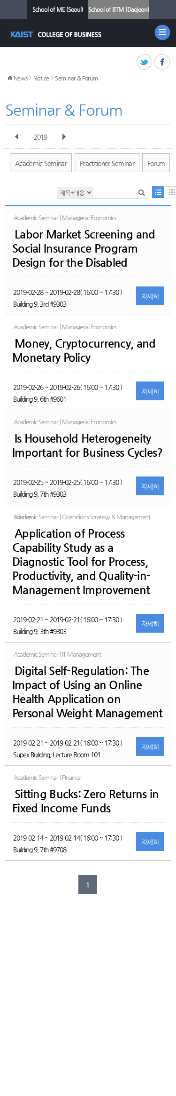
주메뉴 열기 (162, 32)
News (21, 78)
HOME (10, 78)
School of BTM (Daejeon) (118, 9)
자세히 (150, 296)
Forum (156, 163)
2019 (40, 137)
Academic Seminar (41, 163)
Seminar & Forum (76, 78)
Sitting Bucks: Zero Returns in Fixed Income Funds (85, 801)
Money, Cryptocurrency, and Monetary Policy (83, 350)
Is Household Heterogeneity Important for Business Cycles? (87, 445)
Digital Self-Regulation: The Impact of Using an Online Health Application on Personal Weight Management (87, 692)
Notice (41, 78)
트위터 (145, 62)
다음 (64, 137)
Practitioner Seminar (107, 163)
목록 (158, 192)
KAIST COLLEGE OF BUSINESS (57, 34)
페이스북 (162, 62)
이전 (17, 137)
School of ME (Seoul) (57, 9)
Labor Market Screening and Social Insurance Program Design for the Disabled (83, 248)
